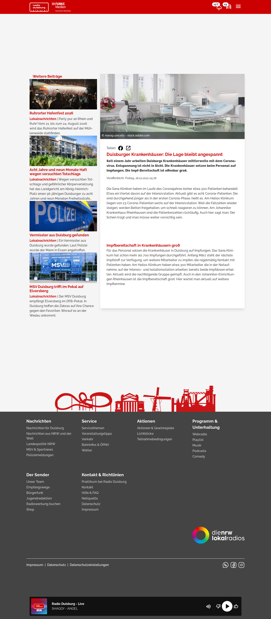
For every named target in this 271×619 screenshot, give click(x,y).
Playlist (198, 440)
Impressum (90, 509)
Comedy (198, 456)
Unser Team (35, 482)
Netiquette (90, 498)
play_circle (227, 606)
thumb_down (218, 606)
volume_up (208, 606)
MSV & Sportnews (39, 449)
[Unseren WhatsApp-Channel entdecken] (225, 565)
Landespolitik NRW (40, 444)
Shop (30, 509)
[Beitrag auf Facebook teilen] (120, 148)
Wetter (87, 450)
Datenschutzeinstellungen (89, 565)
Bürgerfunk (34, 493)
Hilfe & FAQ (90, 493)
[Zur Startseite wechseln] (39, 7)
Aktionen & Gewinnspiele (155, 428)
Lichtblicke (145, 434)
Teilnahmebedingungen (154, 439)
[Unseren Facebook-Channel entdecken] (233, 565)
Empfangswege (38, 487)
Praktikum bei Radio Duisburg (104, 482)
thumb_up (236, 606)
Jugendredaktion (39, 498)
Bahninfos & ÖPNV (95, 445)
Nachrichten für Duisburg (45, 428)
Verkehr (87, 439)
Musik (196, 445)
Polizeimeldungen (39, 455)
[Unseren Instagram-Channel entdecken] (241, 565)
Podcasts (199, 451)
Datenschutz (91, 504)
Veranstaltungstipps (97, 434)
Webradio (199, 434)
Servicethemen (93, 428)
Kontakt (87, 487)
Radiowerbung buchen (43, 504)
